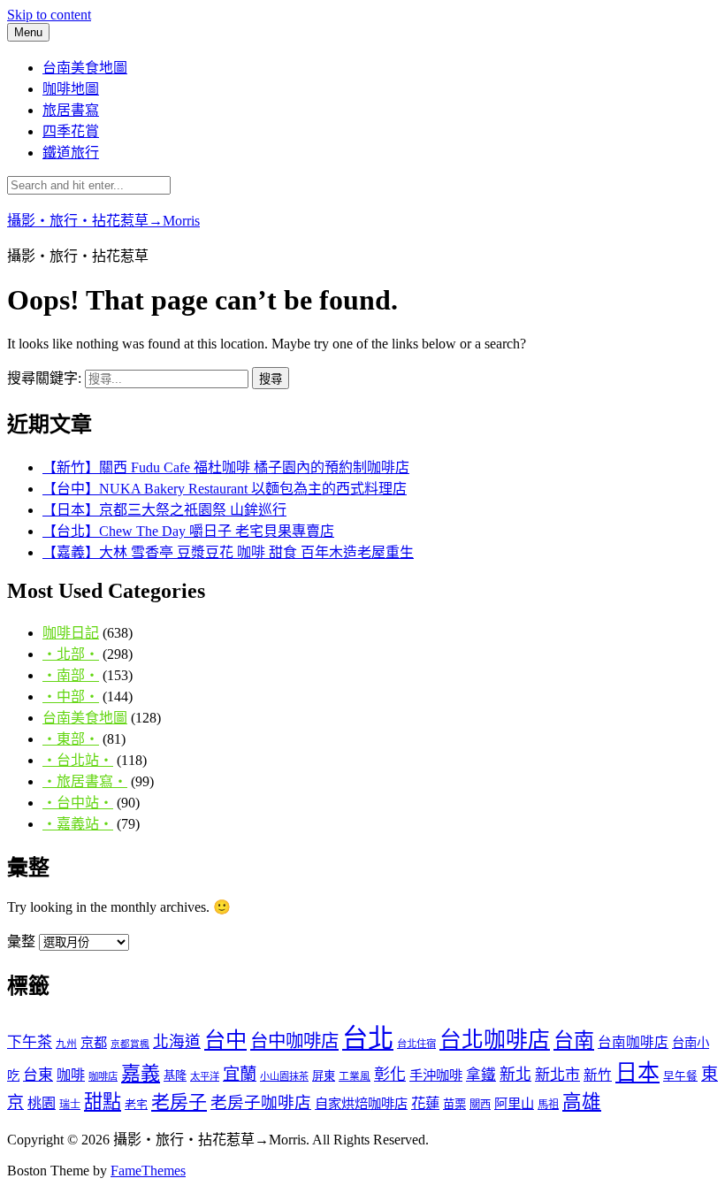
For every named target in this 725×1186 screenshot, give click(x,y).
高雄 (581, 1102)
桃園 (41, 1103)
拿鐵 (481, 1075)
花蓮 (425, 1103)
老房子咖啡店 (260, 1102)
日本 (637, 1072)
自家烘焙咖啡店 (361, 1103)
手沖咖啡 (435, 1075)
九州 (66, 1044)
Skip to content (49, 14)
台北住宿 (416, 1043)
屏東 (323, 1076)
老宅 (136, 1104)
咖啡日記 (70, 632)
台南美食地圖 (84, 67)
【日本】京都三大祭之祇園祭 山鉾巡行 (164, 509)
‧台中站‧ (77, 802)
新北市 (557, 1075)
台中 (225, 1040)
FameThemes (148, 1170)
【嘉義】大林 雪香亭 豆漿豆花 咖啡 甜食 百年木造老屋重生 (228, 552)
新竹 (598, 1075)
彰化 (390, 1074)
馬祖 (548, 1104)
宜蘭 (239, 1074)
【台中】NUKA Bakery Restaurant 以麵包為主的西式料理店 (224, 488)
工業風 (354, 1077)
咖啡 (71, 1075)
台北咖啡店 (494, 1040)
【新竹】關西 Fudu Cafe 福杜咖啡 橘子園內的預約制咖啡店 (225, 467)
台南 (573, 1040)
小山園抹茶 (284, 1076)
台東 (38, 1075)
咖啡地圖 (70, 88)
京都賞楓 (130, 1044)
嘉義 (140, 1073)
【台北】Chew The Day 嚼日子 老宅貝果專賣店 (188, 531)
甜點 (102, 1102)
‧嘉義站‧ (77, 823)
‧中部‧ (70, 696)
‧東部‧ (70, 738)
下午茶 (29, 1042)
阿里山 (514, 1103)
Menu (28, 32)
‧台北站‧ (77, 760)
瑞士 (69, 1104)
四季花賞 (70, 131)
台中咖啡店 (294, 1041)
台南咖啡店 (633, 1042)
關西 (480, 1104)
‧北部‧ (70, 654)
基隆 (175, 1076)
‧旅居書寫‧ (84, 781)
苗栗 (454, 1104)
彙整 (21, 941)
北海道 (177, 1042)
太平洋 (204, 1076)
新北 (515, 1074)
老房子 (179, 1102)
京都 (93, 1042)
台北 (367, 1038)
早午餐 (680, 1076)
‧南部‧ (70, 675)
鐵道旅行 (70, 152)
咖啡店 (103, 1076)
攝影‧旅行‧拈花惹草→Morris (103, 220)
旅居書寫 (70, 110)
